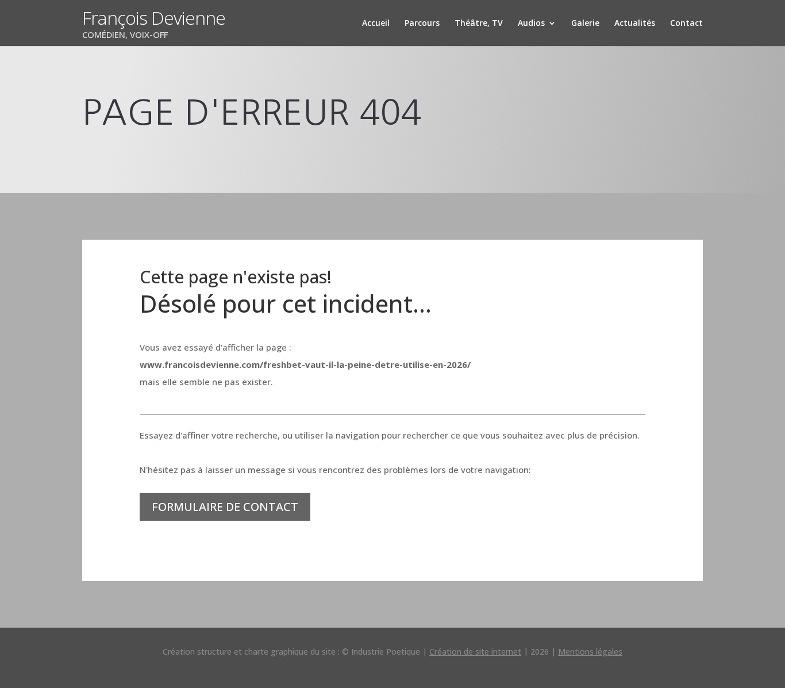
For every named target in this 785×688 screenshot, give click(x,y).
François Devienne (153, 17)
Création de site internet (475, 651)
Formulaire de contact (225, 506)
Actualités (634, 23)
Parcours (422, 23)
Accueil (376, 23)
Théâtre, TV (479, 23)
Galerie (585, 23)
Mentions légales (590, 651)
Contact (686, 23)
